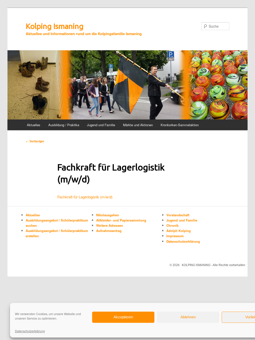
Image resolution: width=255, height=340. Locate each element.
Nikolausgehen (107, 215)
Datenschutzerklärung (30, 331)
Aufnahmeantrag (109, 230)
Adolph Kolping (178, 230)
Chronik (172, 225)
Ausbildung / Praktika (63, 124)
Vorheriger (35, 141)
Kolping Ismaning (54, 26)
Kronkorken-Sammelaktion (180, 124)
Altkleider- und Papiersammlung (121, 220)
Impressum (175, 235)
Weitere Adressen (109, 225)
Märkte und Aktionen (138, 124)
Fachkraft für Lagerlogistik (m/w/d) (85, 196)
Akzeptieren (123, 317)
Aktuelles (33, 124)
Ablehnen (188, 317)
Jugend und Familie (101, 124)
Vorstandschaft (177, 215)
